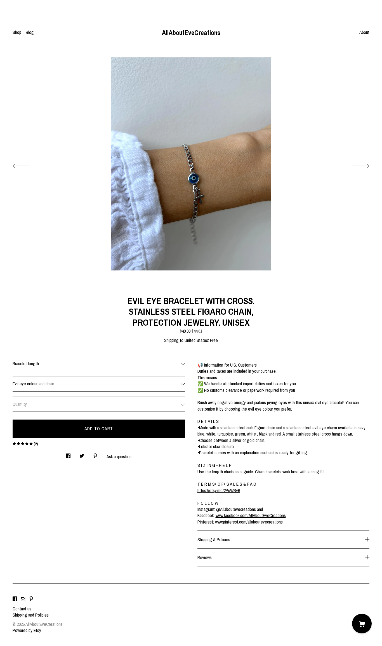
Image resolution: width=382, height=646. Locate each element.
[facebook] (15, 599)
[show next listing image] (355, 164)
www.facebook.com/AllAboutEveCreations (251, 515)
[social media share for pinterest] (95, 454)
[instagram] (23, 599)
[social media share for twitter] (81, 454)
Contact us (22, 609)
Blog (30, 32)
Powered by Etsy (27, 630)
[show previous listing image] (27, 164)
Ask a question (119, 456)
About (364, 32)
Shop (17, 32)
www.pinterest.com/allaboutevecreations (249, 522)
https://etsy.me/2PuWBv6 (218, 490)
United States (196, 340)
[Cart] (362, 623)
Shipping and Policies (31, 615)
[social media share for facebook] (68, 454)
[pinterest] (31, 599)
